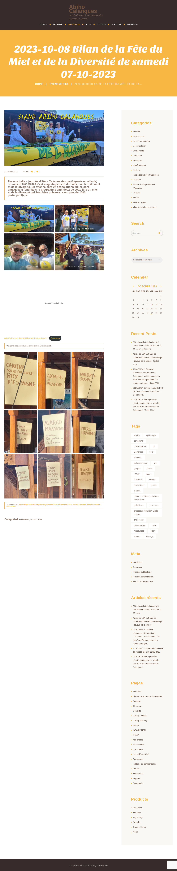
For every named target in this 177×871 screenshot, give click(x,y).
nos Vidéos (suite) (141, 754)
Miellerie (136, 170)
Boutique (137, 701)
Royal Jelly (137, 817)
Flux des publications (142, 572)
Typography (138, 783)
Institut (149, 468)
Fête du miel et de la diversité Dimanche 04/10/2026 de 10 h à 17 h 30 (147, 345)
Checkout (137, 706)
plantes (137, 491)
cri (154, 446)
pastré (154, 485)
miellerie (152, 479)
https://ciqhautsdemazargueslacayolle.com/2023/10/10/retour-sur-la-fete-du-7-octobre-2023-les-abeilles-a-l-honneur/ (53, 505)
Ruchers (136, 193)
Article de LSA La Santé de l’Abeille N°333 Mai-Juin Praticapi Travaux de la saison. (147, 357)
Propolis (136, 822)
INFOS (136, 725)
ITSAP (137, 474)
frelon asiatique (140, 463)
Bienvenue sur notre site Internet (147, 696)
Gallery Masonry (140, 720)
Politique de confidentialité (144, 764)
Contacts (137, 711)
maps (148, 474)
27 (152, 313)
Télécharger (55, 338)
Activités (136, 131)
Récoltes (137, 180)
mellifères (138, 479)
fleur (151, 452)
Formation (137, 155)
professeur (139, 520)
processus (154, 505)
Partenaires (138, 759)
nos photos (138, 740)
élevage (149, 536)
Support (136, 778)
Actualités (137, 691)
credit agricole (140, 446)
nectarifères (139, 485)
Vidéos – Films (139, 202)
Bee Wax (137, 812)
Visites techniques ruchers (145, 207)
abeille (137, 435)
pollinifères (138, 505)
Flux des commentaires (143, 577)
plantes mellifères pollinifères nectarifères (146, 498)
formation (138, 457)
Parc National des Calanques (146, 175)
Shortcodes (138, 773)
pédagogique (139, 525)
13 (152, 304)
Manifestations (36, 519)
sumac (137, 536)
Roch (153, 531)
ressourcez (139, 531)
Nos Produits (139, 745)
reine (154, 525)
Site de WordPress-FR (143, 581)
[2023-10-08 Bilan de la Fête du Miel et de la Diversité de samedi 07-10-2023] (54, 138)
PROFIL (136, 769)
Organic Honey (139, 827)
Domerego (138, 452)
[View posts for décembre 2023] (161, 286)
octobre (147, 286)
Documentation (139, 146)
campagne (138, 441)
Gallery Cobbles (140, 716)
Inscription (137, 562)
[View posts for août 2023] (133, 286)
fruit (155, 463)
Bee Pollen (137, 808)
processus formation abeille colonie (146, 512)
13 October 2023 (10, 172)
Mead (135, 832)
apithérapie (151, 435)
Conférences (138, 136)
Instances (137, 160)
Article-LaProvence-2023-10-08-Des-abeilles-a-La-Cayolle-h (26, 338)
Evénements (59, 84)
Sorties (136, 198)
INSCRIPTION (139, 730)
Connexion (137, 567)
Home (39, 84)
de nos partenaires (141, 141)
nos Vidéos (138, 749)
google (137, 468)
